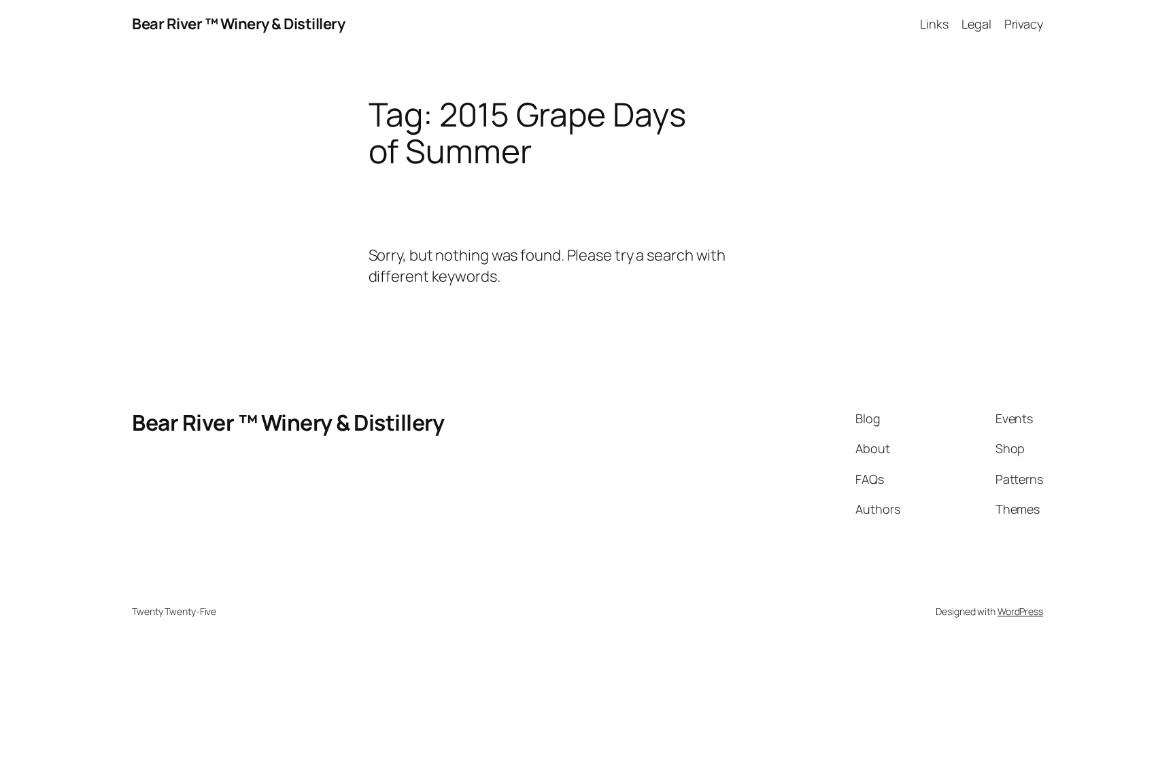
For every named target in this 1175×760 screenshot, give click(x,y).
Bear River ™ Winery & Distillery (238, 24)
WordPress (1020, 611)
